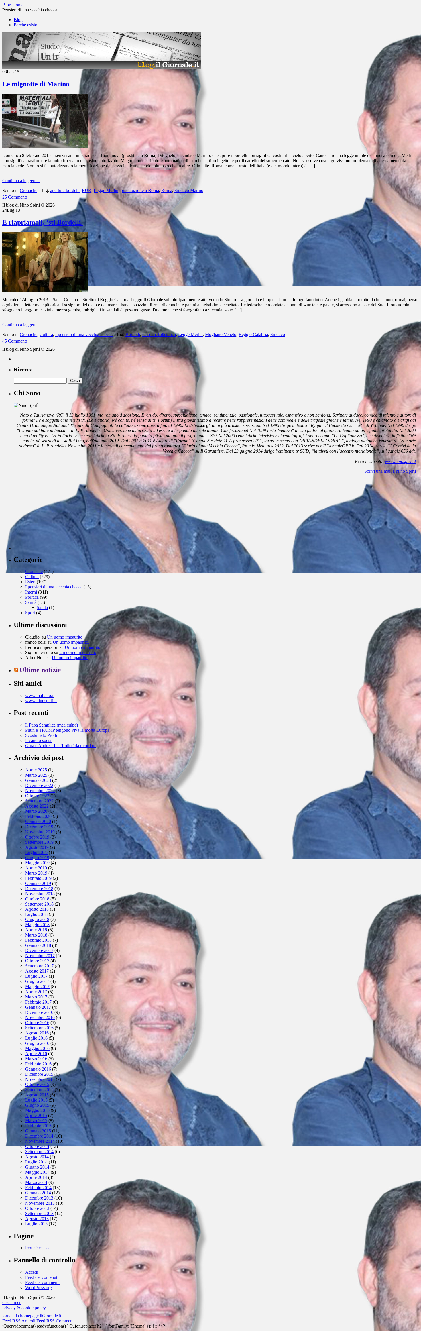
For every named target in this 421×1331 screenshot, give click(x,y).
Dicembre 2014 (39, 1136)
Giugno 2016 (37, 1043)
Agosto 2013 (37, 1218)
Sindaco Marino (188, 190)
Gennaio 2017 (38, 1007)
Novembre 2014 (40, 1141)
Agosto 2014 (37, 1156)
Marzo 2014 (36, 1182)
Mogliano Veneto (220, 334)
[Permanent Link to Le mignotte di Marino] (45, 146)
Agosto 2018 (37, 909)
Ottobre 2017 (37, 960)
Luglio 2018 (36, 914)
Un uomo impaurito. (65, 637)
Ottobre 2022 (37, 795)
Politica (32, 597)
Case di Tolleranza (159, 334)
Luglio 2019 (36, 852)
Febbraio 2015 (38, 1125)
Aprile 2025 (36, 769)
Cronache (28, 190)
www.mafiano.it (39, 695)
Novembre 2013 (40, 1203)
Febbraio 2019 (38, 878)
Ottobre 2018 (37, 898)
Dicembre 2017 (39, 950)
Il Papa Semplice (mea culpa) (51, 725)
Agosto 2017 (37, 971)
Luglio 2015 (36, 1100)
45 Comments (14, 341)
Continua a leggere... (21, 180)
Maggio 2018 (37, 924)
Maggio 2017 (37, 986)
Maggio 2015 (37, 1110)
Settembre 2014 (39, 1151)
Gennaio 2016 (38, 1069)
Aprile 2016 (36, 1053)
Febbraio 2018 (38, 940)
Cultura (46, 334)
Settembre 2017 (39, 965)
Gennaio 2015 (38, 1130)
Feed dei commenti (42, 1282)
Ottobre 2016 (37, 1022)
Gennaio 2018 (38, 945)
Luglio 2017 (36, 976)
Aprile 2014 (36, 1177)
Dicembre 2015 (39, 1074)
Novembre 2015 (40, 1079)
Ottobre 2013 (37, 1208)
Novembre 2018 (40, 893)
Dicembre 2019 (39, 826)
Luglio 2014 (36, 1161)
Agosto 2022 (37, 806)
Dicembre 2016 (39, 1012)
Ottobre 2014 (37, 1146)
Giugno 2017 (37, 981)
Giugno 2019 (37, 857)
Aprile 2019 (36, 867)
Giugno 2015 (37, 1105)
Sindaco (277, 334)
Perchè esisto (25, 24)
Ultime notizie (40, 670)
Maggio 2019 (37, 862)
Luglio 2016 (36, 1038)
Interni (31, 592)
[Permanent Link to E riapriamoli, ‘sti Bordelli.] (45, 290)
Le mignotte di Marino (35, 84)
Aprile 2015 (36, 1115)
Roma (166, 190)
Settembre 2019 (39, 842)
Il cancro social (38, 740)
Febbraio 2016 (38, 1063)
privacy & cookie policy (24, 1307)
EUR (86, 190)
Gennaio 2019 (38, 883)
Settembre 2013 (39, 1213)
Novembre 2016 (40, 1017)
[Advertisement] (57, 514)
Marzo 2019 (36, 873)
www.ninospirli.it (400, 461)
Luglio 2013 (36, 1223)
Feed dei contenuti (41, 1277)
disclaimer (11, 1302)
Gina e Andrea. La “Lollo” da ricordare (60, 745)
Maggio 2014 (37, 1172)
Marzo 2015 (36, 1120)
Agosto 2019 (37, 847)
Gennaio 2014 (38, 1192)
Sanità (30, 602)
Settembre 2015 (39, 1089)
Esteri (30, 581)
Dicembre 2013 (39, 1197)
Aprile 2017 (36, 991)
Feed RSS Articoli (18, 1320)
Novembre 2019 (40, 831)
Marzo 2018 (36, 935)
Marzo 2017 (36, 996)
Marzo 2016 (36, 1058)
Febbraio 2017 (38, 1002)
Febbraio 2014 (38, 1187)
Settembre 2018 (39, 904)
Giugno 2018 (37, 919)
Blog (18, 19)
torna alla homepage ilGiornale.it (31, 1315)
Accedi (31, 1272)
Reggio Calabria (253, 334)
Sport (30, 612)
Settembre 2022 (39, 800)
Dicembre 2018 (39, 888)
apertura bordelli (65, 190)
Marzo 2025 (36, 775)
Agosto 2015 (37, 1094)
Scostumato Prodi (41, 735)
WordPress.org (38, 1287)
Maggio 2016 (37, 1048)
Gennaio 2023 (38, 780)
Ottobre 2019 (37, 837)
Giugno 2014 (37, 1167)
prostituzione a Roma (140, 190)
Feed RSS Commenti (55, 1320)
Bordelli (132, 334)
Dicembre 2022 (39, 785)
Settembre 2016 (39, 1027)
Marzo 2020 (36, 811)
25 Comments (14, 197)
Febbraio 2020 (38, 816)
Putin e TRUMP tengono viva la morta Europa (67, 730)
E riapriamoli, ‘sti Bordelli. (42, 222)
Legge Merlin (106, 190)
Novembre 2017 (40, 955)
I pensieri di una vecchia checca (84, 334)
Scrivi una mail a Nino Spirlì (390, 471)
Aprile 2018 (36, 929)
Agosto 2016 (37, 1032)
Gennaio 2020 (38, 821)
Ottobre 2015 (37, 1084)
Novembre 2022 (40, 790)
